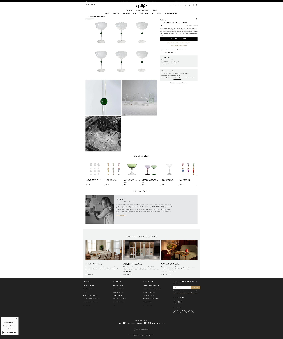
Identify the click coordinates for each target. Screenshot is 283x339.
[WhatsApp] (178, 302)
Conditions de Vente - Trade (151, 298)
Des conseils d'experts (165, 75)
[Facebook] (178, 311)
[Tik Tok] (181, 311)
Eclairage (116, 13)
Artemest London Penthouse (91, 302)
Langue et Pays (147, 302)
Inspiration (129, 10)
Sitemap (115, 305)
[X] (192, 311)
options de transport (185, 73)
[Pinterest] (188, 311)
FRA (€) (89, 1)
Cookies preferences (149, 292)
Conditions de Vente (148, 295)
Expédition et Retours (119, 302)
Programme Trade (90, 4)
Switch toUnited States (10, 332)
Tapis (134, 13)
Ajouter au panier (178, 39)
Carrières (85, 292)
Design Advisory (117, 295)
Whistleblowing (147, 305)
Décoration (126, 13)
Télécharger (173, 64)
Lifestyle (159, 13)
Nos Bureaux (86, 305)
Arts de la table (143, 13)
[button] (197, 175)
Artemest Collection (171, 13)
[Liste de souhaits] (193, 4)
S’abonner (195, 287)
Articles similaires (142, 159)
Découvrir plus (121, 215)
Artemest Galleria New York (90, 295)
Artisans (154, 10)
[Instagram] (174, 311)
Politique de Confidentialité (151, 285)
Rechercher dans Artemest (176, 5)
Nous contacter (193, 1)
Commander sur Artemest (120, 298)
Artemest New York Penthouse (91, 298)
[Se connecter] (189, 4)
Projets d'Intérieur (118, 292)
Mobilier (107, 13)
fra (96, 1)
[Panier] (196, 4)
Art (153, 13)
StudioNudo (164, 20)
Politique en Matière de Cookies (152, 289)
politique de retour (177, 79)
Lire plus (161, 35)
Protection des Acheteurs (189, 77)
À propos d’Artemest (179, 1)
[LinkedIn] (185, 311)
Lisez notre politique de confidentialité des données (185, 293)
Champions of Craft (142, 10)
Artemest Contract (118, 289)
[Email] (181, 302)
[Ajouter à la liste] (197, 19)
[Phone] (174, 302)
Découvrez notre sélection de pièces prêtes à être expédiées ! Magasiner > (140, 1)
